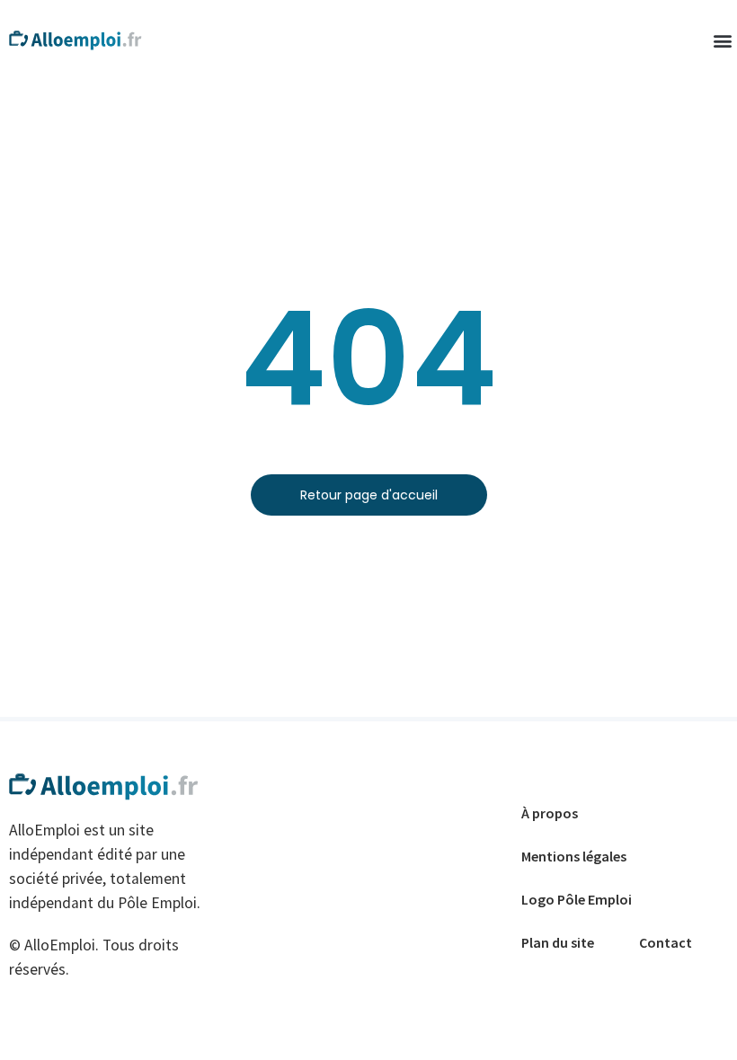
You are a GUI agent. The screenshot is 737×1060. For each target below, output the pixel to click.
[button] (722, 41)
